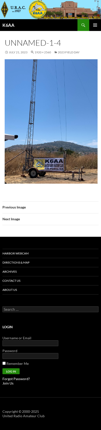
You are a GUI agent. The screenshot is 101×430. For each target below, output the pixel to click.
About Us (9, 290)
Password (9, 351)
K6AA (8, 25)
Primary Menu (95, 25)
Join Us (7, 383)
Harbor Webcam (15, 253)
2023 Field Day (69, 52)
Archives (9, 271)
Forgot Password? (16, 379)
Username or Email (16, 338)
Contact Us (11, 280)
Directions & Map (15, 262)
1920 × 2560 (43, 52)
